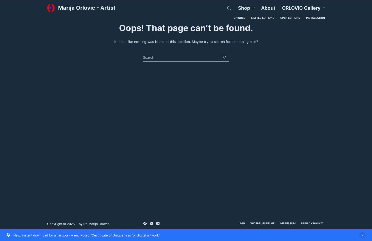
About (268, 8)
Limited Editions (262, 17)
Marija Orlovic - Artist (87, 8)
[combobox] (182, 57)
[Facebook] (145, 223)
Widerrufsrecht (262, 223)
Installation (315, 17)
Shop (244, 8)
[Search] (229, 8)
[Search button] (225, 57)
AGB (242, 223)
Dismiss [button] (362, 235)
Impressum (288, 223)
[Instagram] (158, 223)
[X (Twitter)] (151, 223)
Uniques (239, 17)
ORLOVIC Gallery (301, 8)
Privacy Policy (312, 223)
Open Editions (290, 17)
